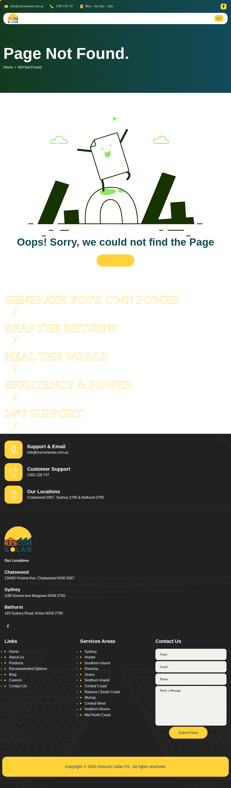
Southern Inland (97, 663)
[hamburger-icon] (219, 18)
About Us (16, 657)
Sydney (91, 651)
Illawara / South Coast (102, 692)
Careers (15, 680)
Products (16, 663)
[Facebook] (223, 6)
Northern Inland (97, 680)
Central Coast (96, 686)
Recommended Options (28, 669)
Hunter (90, 657)
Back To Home (115, 260)
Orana (90, 674)
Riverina (91, 669)
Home (14, 651)
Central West (95, 703)
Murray (90, 697)
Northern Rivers (97, 709)
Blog (12, 674)
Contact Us (18, 686)
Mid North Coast (98, 715)
